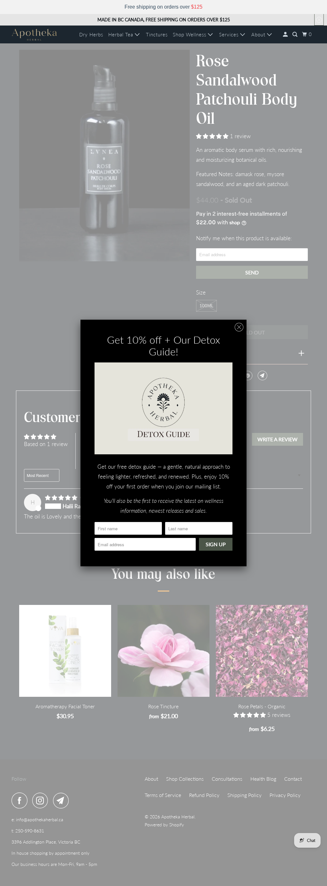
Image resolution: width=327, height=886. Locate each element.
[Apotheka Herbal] (34, 34)
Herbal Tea (121, 34)
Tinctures (157, 34)
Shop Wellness (190, 34)
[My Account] (286, 34)
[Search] (295, 34)
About (259, 34)
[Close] (239, 327)
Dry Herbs (91, 34)
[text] (163, 7)
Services (229, 34)
